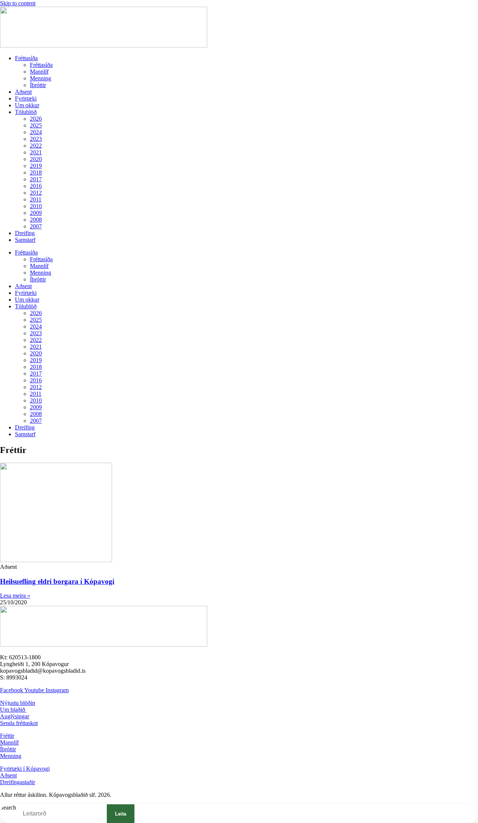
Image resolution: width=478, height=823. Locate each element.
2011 (35, 199)
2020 (36, 159)
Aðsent (23, 92)
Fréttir (7, 736)
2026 (36, 118)
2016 (36, 186)
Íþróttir (38, 85)
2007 (36, 226)
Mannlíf (39, 71)
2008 (36, 219)
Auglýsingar (14, 716)
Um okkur (27, 105)
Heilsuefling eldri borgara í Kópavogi (57, 581)
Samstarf (25, 240)
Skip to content (17, 3)
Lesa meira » (15, 595)
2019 (36, 166)
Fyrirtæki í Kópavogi (25, 768)
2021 (36, 152)
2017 (36, 179)
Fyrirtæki (26, 98)
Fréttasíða (26, 58)
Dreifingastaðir (17, 782)
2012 (36, 192)
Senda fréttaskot (19, 723)
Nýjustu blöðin (17, 703)
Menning (40, 78)
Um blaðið (13, 709)
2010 (36, 206)
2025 (36, 125)
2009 (36, 213)
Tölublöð (26, 112)
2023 (36, 139)
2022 (36, 145)
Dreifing (25, 233)
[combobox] (61, 813)
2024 (36, 132)
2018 (36, 172)
